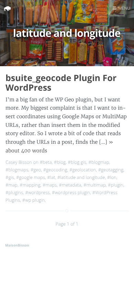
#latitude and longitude (81, 177)
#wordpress (37, 192)
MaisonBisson (17, 245)
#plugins (14, 192)
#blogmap (98, 162)
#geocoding (55, 170)
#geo (36, 170)
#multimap (94, 185)
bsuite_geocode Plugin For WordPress (60, 83)
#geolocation (82, 170)
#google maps (30, 177)
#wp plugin (33, 200)
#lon (111, 177)
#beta (46, 162)
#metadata (70, 185)
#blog (60, 162)
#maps (50, 185)
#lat (51, 177)
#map (11, 185)
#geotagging (110, 170)
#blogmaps (17, 170)
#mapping (30, 185)
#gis (9, 177)
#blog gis (77, 162)
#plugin (115, 185)
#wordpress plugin (71, 192)
